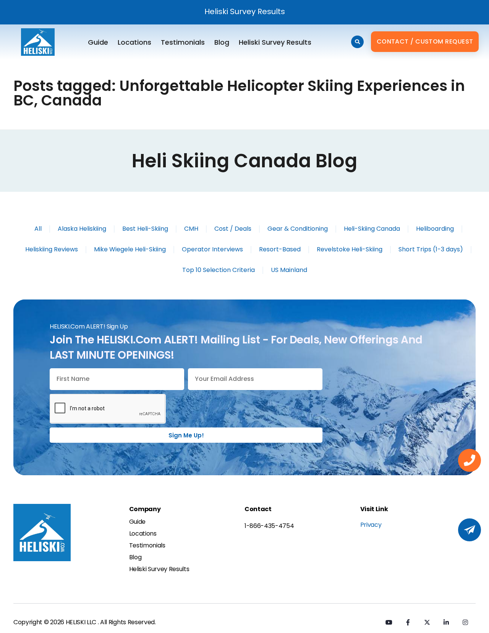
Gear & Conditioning (297, 228)
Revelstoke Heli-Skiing (349, 249)
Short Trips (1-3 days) (430, 249)
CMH (191, 228)
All (38, 228)
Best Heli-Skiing (145, 228)
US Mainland (289, 270)
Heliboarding (435, 228)
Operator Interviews (212, 249)
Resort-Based (280, 249)
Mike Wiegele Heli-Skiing (130, 249)
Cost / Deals (232, 228)
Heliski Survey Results (244, 11)
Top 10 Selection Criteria (218, 270)
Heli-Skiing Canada (372, 228)
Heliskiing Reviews (51, 249)
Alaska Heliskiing (82, 228)
